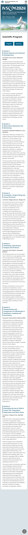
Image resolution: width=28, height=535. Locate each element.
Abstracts (19, 44)
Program (8, 44)
